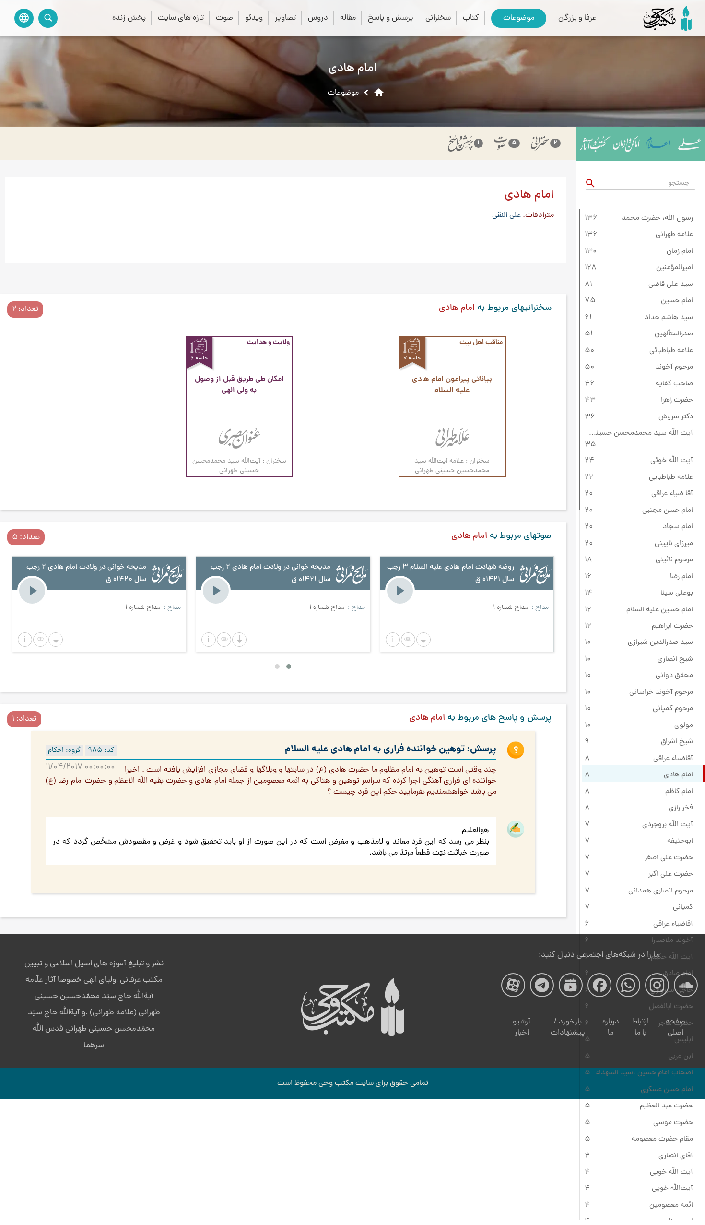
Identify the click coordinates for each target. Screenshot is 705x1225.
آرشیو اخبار (521, 1027)
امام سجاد (678, 527)
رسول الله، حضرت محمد (657, 218)
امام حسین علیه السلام (659, 610)
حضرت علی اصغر (669, 858)
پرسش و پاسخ (390, 18)
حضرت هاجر (675, 1023)
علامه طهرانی (674, 234)
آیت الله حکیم (672, 957)
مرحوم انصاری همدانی (660, 891)
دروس (318, 18)
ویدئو (254, 18)
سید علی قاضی (670, 284)
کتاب (471, 18)
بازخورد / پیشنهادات (568, 1027)
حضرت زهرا (677, 400)
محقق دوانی (674, 675)
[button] (393, 639)
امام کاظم (679, 791)
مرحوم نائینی (674, 560)
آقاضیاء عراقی (673, 758)
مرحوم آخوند (674, 367)
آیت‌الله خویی (672, 1188)
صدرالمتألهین (674, 334)
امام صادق (678, 973)
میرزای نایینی (674, 543)
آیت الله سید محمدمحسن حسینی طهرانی (639, 433)
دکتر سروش (675, 417)
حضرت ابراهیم (672, 626)
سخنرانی (438, 18)
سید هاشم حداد (669, 317)
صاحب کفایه (674, 384)
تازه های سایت (181, 18)
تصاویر (285, 18)
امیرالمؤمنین (674, 267)
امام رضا (681, 576)
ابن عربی (680, 1056)
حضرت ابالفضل (671, 1006)
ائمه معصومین (671, 1205)
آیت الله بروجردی (667, 825)
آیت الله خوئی (671, 460)
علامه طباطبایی (671, 477)
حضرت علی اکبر (670, 874)
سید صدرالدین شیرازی (660, 642)
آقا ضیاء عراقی (672, 493)
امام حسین (677, 301)
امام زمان (680, 251)
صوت (224, 18)
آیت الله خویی (671, 1172)
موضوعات (518, 18)
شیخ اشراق (677, 742)
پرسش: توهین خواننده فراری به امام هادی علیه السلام (390, 749)
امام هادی (678, 775)
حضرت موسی (673, 1123)
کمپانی (683, 907)
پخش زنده (129, 18)
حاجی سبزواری (671, 990)
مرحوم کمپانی (673, 708)
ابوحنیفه (680, 841)
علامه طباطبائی (671, 350)
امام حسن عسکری (667, 1089)
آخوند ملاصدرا (672, 940)
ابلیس (683, 1040)
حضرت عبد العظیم (666, 1106)
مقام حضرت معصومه (662, 1139)
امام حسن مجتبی (667, 510)
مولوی (683, 725)
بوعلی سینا (676, 593)
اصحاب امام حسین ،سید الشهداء (644, 1073)
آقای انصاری (675, 1156)
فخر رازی (681, 808)
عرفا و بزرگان (577, 18)
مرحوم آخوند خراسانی (661, 692)
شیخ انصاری (675, 659)
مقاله (348, 18)
